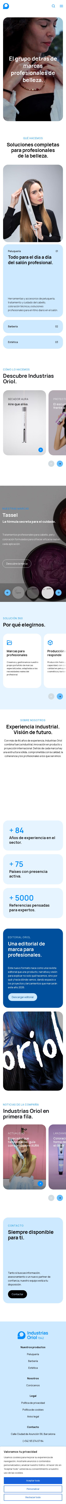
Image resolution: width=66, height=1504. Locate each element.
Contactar (17, 1294)
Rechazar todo (33, 1497)
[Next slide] (58, 592)
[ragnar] (18, 592)
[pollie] (48, 592)
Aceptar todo (33, 1480)
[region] (33, 1475)
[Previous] (51, 464)
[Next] (60, 464)
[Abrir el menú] (61, 6)
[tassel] (33, 592)
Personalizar (33, 1488)
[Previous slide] (7, 592)
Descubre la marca (16, 563)
